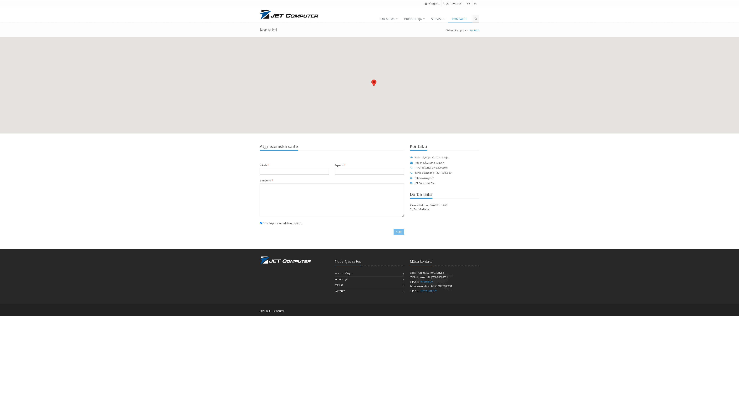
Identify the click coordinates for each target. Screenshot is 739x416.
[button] (373, 83)
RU (475, 3)
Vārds (264, 165)
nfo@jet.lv (433, 3)
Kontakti (459, 19)
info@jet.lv (421, 162)
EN (468, 3)
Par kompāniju (343, 273)
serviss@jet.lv (436, 162)
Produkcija (413, 19)
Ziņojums (266, 180)
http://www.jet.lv (424, 178)
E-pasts (340, 165)
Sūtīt (399, 232)
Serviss (436, 19)
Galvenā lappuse (456, 30)
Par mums (387, 19)
